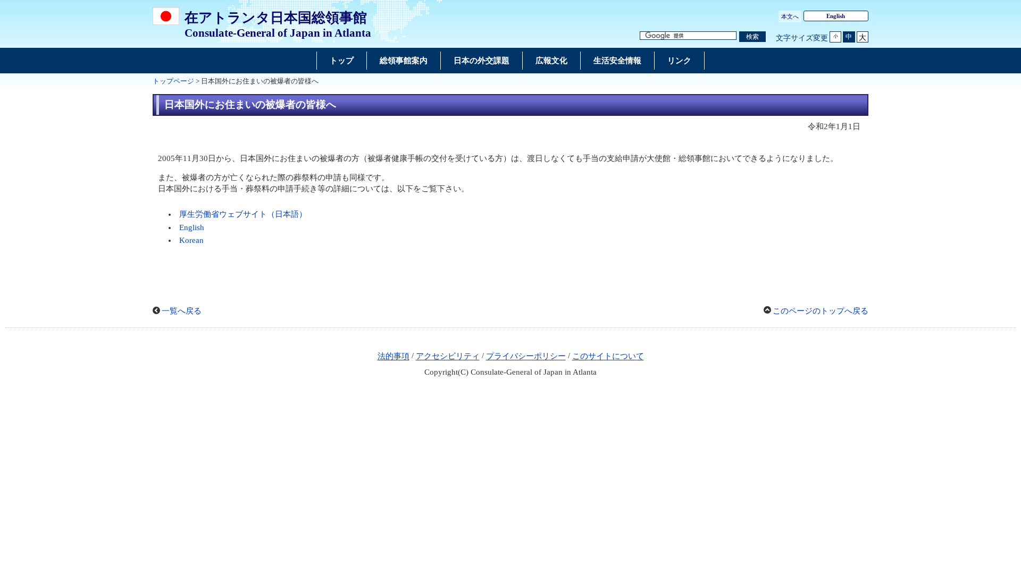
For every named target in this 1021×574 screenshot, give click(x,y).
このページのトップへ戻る (820, 311)
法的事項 (393, 356)
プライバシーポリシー (526, 356)
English (835, 16)
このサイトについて (608, 356)
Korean (191, 240)
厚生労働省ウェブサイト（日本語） (243, 214)
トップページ (173, 81)
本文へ (790, 16)
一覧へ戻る (182, 311)
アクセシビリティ (448, 356)
